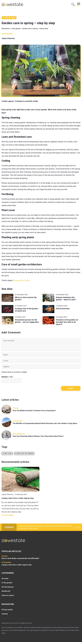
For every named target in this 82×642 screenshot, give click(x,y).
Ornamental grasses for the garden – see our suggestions (27, 321)
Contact (5, 614)
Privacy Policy (74, 630)
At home (5, 578)
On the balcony (8, 587)
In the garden (7, 34)
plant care (7, 453)
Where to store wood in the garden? (26, 298)
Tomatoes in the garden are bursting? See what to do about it (67, 322)
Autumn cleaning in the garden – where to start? (66, 298)
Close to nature (8, 595)
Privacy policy (7, 610)
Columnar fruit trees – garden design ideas (36, 526)
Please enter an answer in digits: (14, 372)
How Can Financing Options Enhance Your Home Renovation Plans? (38, 436)
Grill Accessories (63, 309)
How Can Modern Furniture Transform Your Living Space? (34, 411)
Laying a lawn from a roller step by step (18, 498)
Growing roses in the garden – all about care (27, 310)
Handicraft (6, 591)
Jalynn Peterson (8, 38)
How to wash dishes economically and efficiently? (20, 558)
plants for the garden (24, 453)
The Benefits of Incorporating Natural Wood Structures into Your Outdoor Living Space (45, 423)
